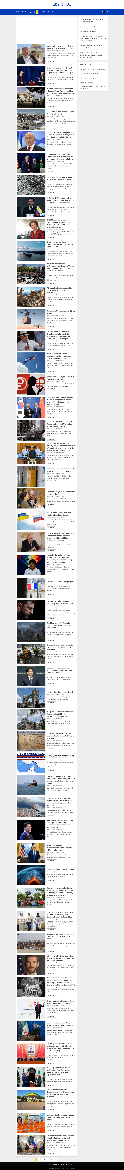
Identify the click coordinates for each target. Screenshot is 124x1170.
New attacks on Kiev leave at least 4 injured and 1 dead (59, 513)
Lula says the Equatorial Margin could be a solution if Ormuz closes (60, 1117)
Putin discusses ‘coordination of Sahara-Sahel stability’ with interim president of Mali (60, 535)
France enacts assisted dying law (60, 581)
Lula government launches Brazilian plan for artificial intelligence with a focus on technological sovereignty (58, 335)
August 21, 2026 (60, 95)
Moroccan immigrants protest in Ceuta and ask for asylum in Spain (60, 936)
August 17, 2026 (60, 1121)
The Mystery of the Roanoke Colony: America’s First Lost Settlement (58, 625)
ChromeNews (63, 1168)
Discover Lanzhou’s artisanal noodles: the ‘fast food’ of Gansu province (60, 735)
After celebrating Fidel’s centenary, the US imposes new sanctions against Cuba (60, 356)
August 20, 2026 (60, 360)
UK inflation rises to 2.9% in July (60, 692)
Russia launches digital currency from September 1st (60, 378)
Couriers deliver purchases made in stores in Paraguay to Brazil (61, 470)
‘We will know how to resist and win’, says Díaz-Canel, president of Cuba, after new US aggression (60, 91)
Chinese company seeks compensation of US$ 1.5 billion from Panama (60, 244)
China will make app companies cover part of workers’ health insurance (60, 647)
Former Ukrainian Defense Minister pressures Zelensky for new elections (60, 603)
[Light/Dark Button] (103, 12)
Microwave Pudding (86, 83)
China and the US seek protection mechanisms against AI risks (61, 178)
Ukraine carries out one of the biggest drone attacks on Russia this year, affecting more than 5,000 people (60, 801)
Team (43, 11)
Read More (51, 61)
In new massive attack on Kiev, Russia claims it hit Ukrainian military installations (60, 423)
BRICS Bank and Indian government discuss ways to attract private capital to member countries (58, 223)
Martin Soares (51, 50)
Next (55, 1159)
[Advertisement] (32, 30)
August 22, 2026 (60, 50)
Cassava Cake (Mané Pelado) (89, 73)
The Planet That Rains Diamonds (60, 869)
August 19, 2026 (60, 540)
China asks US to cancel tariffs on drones (93, 69)
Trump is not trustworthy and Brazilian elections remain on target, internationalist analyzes (60, 70)
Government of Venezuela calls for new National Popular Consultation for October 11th (60, 914)
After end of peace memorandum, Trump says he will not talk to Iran (59, 847)
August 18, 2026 (60, 807)
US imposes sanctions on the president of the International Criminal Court (59, 670)
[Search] (107, 12)
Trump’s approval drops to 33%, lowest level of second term (60, 1002)
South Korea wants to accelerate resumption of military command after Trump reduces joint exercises (60, 823)
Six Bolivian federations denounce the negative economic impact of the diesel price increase (60, 1093)
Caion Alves (50, 871)
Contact (51, 11)
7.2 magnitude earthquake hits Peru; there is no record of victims (59, 290)
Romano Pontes (51, 74)
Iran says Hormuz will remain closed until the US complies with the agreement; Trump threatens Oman (61, 779)
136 (51, 1159)
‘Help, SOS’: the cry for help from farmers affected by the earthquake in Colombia (61, 713)
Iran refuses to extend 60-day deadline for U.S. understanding (60, 1024)
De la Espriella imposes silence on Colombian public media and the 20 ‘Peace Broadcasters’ (60, 200)
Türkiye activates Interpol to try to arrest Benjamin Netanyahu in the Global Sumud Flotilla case (60, 134)
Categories (32, 12)
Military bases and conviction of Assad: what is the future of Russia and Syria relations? (60, 1138)
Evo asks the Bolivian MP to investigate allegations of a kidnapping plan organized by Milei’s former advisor (59, 558)
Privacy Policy (70, 1164)
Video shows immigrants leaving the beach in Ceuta (60, 113)
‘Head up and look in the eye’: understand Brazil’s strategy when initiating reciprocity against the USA (59, 1071)
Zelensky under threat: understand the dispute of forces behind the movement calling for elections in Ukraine (60, 267)
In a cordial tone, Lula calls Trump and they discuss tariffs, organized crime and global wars (60, 156)
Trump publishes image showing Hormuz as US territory (60, 756)
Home (17, 11)
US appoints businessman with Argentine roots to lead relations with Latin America (60, 958)
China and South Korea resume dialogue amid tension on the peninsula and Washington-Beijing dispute (60, 401)
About (24, 11)
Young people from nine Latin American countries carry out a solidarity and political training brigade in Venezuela (60, 891)
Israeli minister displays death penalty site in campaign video (60, 47)
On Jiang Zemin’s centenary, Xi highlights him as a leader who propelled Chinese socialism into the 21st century (60, 1047)
